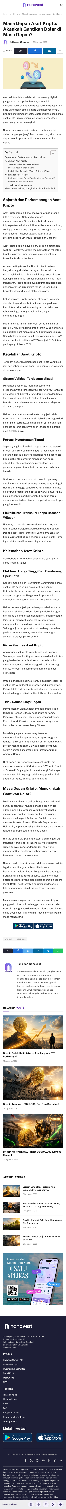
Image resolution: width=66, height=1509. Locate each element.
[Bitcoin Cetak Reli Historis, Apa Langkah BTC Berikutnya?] (33, 1032)
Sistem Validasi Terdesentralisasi (23, 164)
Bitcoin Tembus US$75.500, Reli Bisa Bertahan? (31, 1104)
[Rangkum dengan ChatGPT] (31, 1504)
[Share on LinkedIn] (49, 51)
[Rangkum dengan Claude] (46, 1504)
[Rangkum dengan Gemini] (60, 1504)
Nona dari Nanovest (20, 42)
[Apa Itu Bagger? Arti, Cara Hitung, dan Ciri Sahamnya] (11, 1224)
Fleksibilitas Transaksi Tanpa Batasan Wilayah (29, 171)
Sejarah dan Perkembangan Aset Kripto (25, 157)
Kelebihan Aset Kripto (16, 161)
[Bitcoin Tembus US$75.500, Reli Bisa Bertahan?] (33, 1083)
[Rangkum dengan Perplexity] (38, 1504)
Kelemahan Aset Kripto (17, 174)
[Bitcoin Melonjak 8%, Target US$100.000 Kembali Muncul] (33, 1131)
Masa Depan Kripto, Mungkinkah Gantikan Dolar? (30, 188)
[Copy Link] (20, 51)
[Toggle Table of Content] (51, 152)
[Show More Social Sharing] (60, 51)
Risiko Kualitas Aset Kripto (20, 181)
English (8, 939)
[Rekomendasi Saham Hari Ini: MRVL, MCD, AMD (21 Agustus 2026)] (11, 1207)
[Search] (61, 5)
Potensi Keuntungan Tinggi (21, 168)
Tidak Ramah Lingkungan (20, 185)
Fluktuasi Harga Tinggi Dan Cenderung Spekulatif (31, 178)
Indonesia (21, 939)
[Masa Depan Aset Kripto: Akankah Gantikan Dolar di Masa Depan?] (33, 88)
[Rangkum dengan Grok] (53, 1504)
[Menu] (5, 5)
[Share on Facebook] (35, 51)
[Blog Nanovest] (33, 5)
